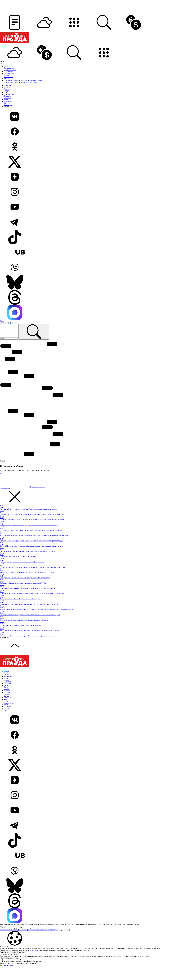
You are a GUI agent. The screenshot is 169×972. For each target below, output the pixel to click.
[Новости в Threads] (84, 297)
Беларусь (7, 87)
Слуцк (6, 687)
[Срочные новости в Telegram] (84, 222)
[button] (15, 29)
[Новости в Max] (84, 312)
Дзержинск (7, 697)
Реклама (6, 75)
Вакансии (7, 78)
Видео (6, 99)
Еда (5, 103)
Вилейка (7, 673)
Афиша (6, 106)
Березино (7, 690)
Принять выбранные (7, 958)
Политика (7, 89)
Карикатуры (8, 105)
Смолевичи (8, 682)
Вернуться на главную (37, 487)
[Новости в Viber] (84, 267)
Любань (6, 685)
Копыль (6, 694)
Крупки (6, 708)
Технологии (8, 101)
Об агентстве (8, 71)
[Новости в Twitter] (84, 161)
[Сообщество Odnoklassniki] (84, 146)
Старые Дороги (9, 703)
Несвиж (6, 701)
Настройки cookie (63, 930)
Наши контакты (9, 73)
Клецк (6, 704)
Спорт (6, 92)
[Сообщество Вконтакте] (84, 116)
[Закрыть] (1, 63)
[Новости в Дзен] (84, 176)
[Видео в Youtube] (84, 207)
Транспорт (7, 96)
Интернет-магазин (10, 70)
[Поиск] (33, 332)
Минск (6, 699)
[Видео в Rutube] (84, 252)
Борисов (6, 671)
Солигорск (7, 683)
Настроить (22, 952)
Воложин (7, 692)
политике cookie (33, 950)
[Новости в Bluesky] (84, 282)
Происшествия (9, 94)
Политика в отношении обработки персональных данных (23, 80)
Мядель (6, 680)
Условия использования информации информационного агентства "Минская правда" (29, 930)
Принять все (4, 952)
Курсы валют (8, 77)
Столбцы (7, 675)
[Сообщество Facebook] (84, 131)
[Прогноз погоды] (44, 29)
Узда (5, 710)
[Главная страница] (14, 44)
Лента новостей (9, 68)
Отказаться (13, 952)
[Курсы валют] (133, 29)
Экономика (7, 98)
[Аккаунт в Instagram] (84, 192)
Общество (7, 85)
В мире (6, 91)
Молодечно (8, 676)
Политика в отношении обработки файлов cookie (20, 82)
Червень (6, 689)
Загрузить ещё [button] (4, 638)
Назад (16, 958)
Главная (6, 66)
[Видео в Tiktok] (84, 237)
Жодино (6, 696)
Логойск (7, 678)
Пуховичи (7, 706)
